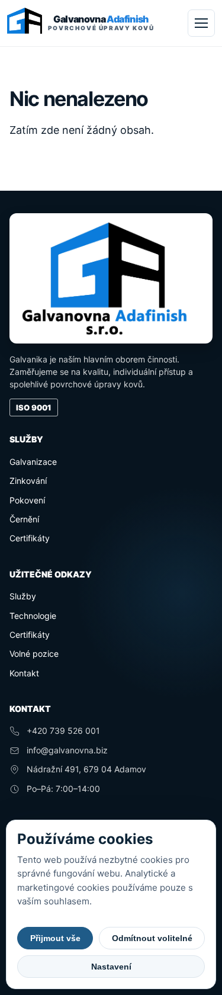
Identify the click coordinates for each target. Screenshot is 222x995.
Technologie (32, 616)
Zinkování (28, 481)
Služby (22, 596)
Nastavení (111, 966)
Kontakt (24, 673)
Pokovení (27, 500)
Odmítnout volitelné (152, 938)
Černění (24, 519)
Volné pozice (34, 654)
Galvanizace (33, 462)
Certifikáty (29, 538)
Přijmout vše (55, 938)
